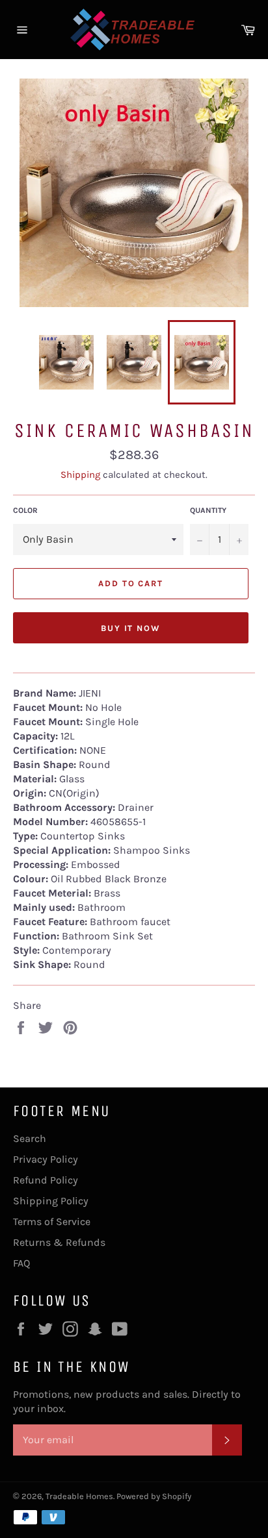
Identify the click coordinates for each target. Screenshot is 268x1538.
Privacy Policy (45, 1159)
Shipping (80, 474)
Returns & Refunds (59, 1242)
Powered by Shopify (153, 1496)
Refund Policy (45, 1180)
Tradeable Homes (79, 1496)
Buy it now (131, 628)
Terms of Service (51, 1221)
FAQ (21, 1263)
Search (29, 1138)
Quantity (208, 510)
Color (25, 510)
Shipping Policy (50, 1201)
